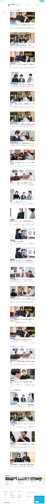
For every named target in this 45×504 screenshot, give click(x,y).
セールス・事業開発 (4, 14)
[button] (6, 491)
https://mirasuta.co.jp (17, 5)
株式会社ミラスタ (15, 4)
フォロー (13, 5)
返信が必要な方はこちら (29, 496)
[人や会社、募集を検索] (37, 1)
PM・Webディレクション (4, 13)
